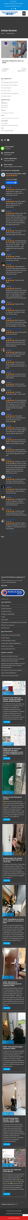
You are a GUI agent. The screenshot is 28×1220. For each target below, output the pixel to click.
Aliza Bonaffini (10, 235)
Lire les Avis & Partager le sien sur (13, 4)
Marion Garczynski (11, 315)
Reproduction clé (5, 626)
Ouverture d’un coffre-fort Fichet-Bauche (12, 1169)
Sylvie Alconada (10, 369)
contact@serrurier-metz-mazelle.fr (10, 116)
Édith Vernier (9, 305)
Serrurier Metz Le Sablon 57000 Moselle (11, 641)
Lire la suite (6, 720)
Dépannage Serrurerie (5, 68)
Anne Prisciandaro (11, 494)
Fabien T (8, 422)
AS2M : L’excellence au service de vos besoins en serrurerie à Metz (13, 919)
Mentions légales (5, 604)
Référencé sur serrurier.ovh (7, 623)
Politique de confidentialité (7, 612)
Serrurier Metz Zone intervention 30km (10, 633)
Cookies (3, 615)
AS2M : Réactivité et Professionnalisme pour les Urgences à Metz (12, 982)
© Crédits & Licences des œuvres (14, 1211)
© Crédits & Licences (6, 609)
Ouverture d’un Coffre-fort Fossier (9, 654)
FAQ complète (4, 617)
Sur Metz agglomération (22, 68)
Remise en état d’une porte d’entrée (17, 1)
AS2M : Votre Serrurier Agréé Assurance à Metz (13, 1046)
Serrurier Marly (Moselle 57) (8, 647)
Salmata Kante (9, 347)
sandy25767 (9, 484)
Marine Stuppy (10, 335)
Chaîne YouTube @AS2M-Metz (8, 671)
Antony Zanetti (10, 387)
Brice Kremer (9, 196)
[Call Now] (2, 148)
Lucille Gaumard (10, 283)
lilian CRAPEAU (10, 261)
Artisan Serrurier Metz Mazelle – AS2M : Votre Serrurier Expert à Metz (11, 1118)
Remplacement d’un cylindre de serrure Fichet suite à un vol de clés (12, 858)
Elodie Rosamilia (10, 225)
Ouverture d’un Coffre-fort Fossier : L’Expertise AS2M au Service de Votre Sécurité (13, 697)
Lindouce (8, 506)
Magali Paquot (9, 357)
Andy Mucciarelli (10, 275)
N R (7, 299)
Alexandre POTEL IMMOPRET (13, 327)
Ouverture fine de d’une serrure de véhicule (11, 668)
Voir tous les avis (14, 529)
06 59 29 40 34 (14, 1218)
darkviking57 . (9, 184)
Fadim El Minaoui (10, 474)
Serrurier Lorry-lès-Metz (7, 644)
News (16, 1202)
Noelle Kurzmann (10, 434)
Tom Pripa (8, 456)
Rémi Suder (9, 410)
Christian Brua (9, 379)
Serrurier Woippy (5, 636)
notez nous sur (10, 180)
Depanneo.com (4, 597)
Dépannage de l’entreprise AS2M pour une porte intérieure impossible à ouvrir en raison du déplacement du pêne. (13, 663)
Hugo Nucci (9, 395)
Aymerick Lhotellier (11, 251)
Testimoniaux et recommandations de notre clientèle (14, 620)
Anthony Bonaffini (11, 208)
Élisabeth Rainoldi (11, 518)
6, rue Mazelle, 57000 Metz (7, 111)
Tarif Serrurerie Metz (6, 606)
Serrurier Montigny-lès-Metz (8, 638)
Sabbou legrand (10, 444)
